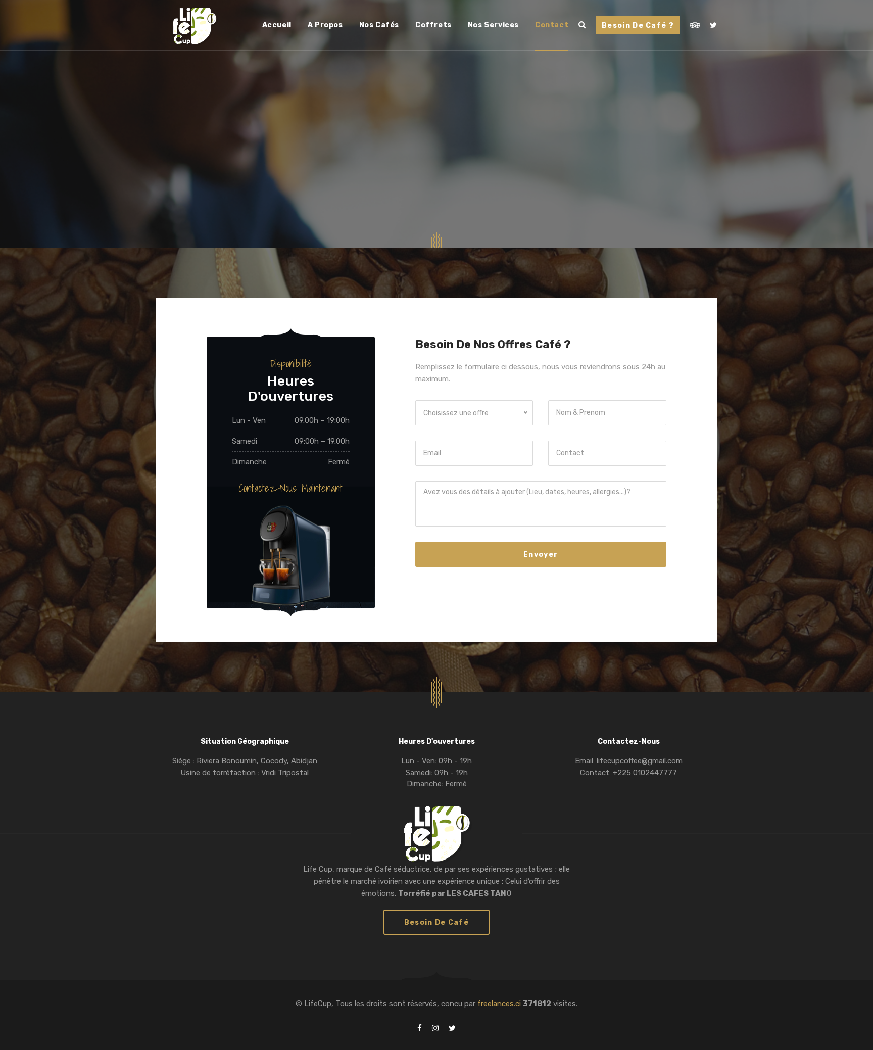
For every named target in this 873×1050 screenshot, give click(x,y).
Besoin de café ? (638, 25)
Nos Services (493, 25)
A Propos (325, 25)
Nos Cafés (379, 25)
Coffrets (433, 25)
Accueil (277, 25)
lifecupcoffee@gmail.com (639, 761)
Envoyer (540, 554)
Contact (551, 25)
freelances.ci (500, 1003)
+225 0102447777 (644, 772)
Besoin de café (436, 922)
